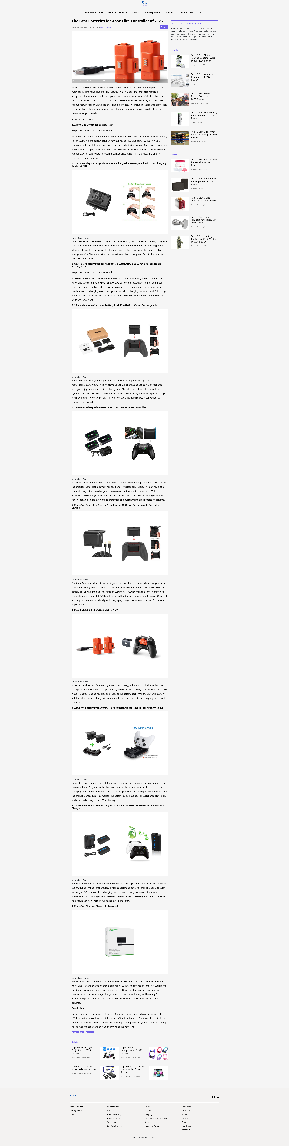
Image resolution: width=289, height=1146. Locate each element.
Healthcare (186, 1126)
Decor (147, 1122)
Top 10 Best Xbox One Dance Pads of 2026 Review (132, 1069)
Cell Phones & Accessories (155, 1118)
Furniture (186, 1110)
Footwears (186, 1106)
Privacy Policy (76, 1110)
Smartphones (152, 12)
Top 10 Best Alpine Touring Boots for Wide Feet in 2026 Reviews (203, 58)
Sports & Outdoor (115, 1126)
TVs (83, 1032)
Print (164, 27)
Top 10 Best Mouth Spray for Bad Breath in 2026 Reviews (204, 115)
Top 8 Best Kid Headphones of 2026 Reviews (131, 1050)
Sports (136, 12)
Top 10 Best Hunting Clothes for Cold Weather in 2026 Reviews (204, 239)
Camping (148, 1114)
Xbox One (90, 1032)
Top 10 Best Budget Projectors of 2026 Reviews (82, 1050)
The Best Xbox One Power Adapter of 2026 (84, 1068)
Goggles (185, 1122)
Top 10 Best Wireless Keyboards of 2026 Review (202, 77)
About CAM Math (77, 1106)
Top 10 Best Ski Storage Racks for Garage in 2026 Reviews (204, 134)
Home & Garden (94, 12)
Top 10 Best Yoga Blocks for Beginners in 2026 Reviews (203, 181)
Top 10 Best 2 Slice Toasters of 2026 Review (203, 199)
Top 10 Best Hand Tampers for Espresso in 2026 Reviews (203, 220)
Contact (73, 1114)
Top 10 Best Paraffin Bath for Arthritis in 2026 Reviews (204, 162)
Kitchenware (187, 1130)
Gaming (75, 1032)
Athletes (147, 1106)
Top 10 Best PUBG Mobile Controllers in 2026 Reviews (202, 96)
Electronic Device (151, 1126)
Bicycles (147, 1110)
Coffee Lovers (187, 12)
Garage (170, 12)
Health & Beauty (117, 12)
